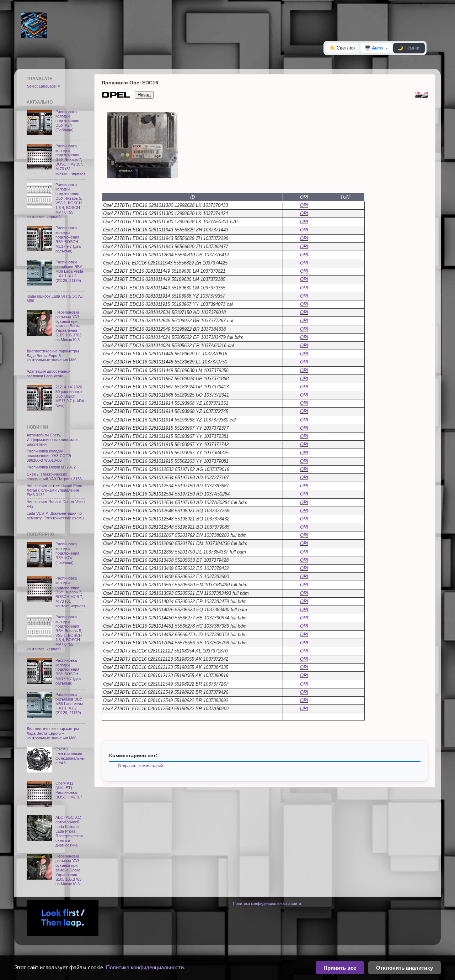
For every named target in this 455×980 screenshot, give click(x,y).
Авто (374, 48)
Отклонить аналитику (404, 968)
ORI (304, 205)
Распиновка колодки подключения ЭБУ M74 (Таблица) (67, 121)
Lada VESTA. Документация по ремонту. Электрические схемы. (56, 515)
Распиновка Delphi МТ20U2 (51, 467)
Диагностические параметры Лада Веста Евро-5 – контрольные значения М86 (53, 355)
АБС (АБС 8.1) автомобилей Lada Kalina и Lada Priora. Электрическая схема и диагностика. (69, 831)
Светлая (342, 48)
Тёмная (409, 48)
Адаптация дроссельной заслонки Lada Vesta (48, 373)
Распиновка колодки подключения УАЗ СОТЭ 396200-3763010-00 (49, 455)
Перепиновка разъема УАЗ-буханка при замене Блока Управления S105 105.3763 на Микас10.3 (68, 326)
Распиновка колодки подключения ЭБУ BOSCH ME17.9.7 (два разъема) (68, 239)
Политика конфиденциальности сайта (267, 903)
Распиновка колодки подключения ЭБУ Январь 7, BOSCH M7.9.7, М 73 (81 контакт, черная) (70, 160)
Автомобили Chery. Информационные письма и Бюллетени (52, 439)
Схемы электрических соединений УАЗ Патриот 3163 (54, 476)
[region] (265, 146)
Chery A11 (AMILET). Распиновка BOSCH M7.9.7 (68, 790)
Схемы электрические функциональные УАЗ (70, 756)
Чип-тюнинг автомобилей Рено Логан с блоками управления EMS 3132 (54, 490)
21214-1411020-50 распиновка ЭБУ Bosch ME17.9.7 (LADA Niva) (69, 396)
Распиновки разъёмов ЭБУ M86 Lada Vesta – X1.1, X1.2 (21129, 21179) (69, 271)
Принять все (339, 968)
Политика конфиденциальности (145, 967)
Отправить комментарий (140, 766)
